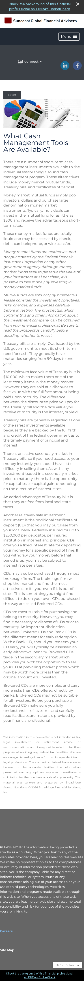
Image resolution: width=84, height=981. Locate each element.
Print (12, 95)
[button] (69, 36)
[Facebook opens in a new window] (77, 68)
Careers (6, 931)
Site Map (7, 950)
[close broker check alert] (78, 4)
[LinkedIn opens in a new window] (64, 68)
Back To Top (65, 965)
